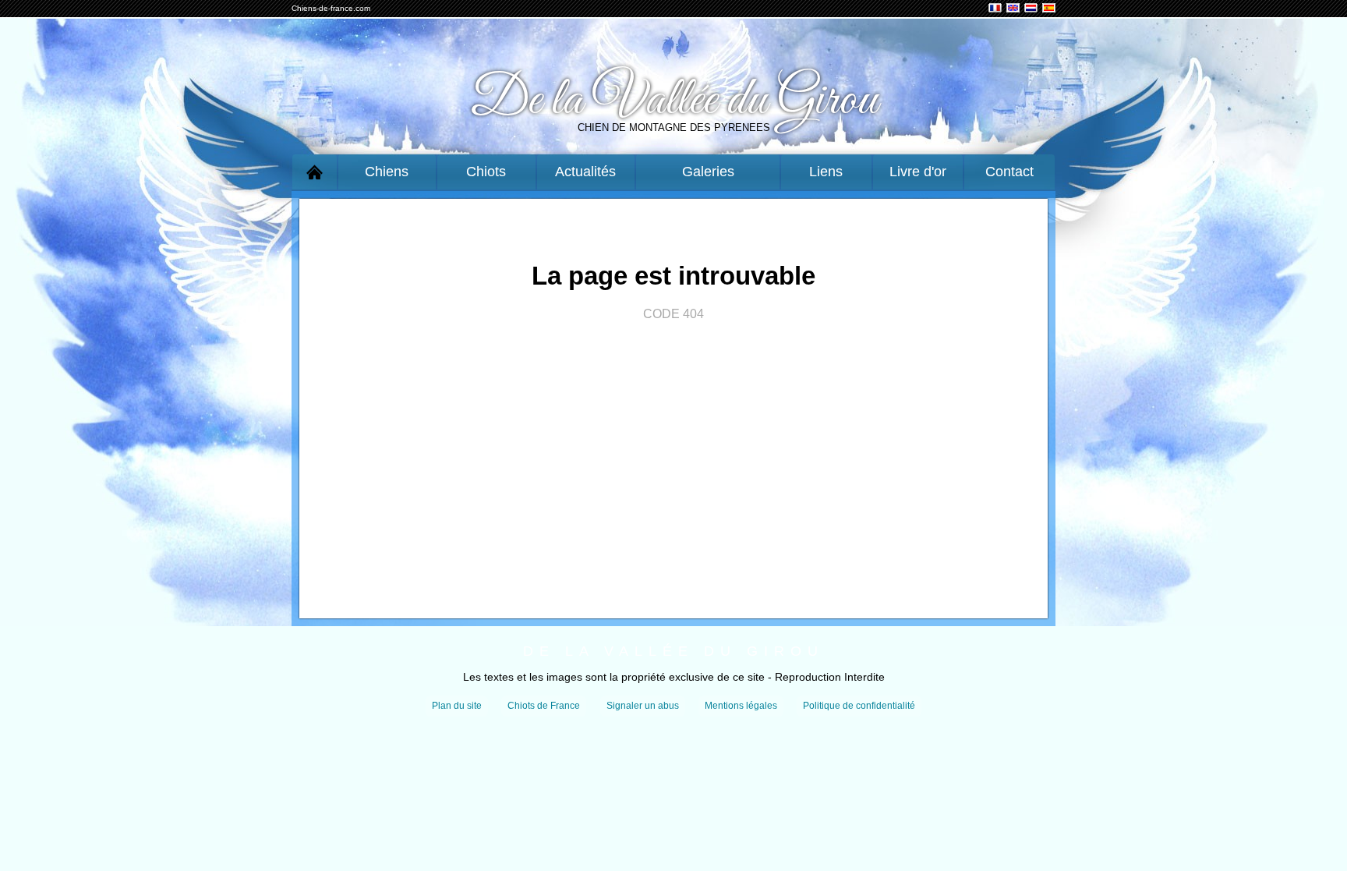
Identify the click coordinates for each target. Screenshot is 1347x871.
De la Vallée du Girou (674, 100)
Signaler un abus (642, 705)
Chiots (486, 171)
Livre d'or (917, 171)
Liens (826, 171)
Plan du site (457, 705)
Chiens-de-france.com (331, 8)
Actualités (585, 171)
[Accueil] (314, 171)
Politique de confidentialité (859, 705)
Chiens (386, 171)
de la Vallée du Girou (673, 652)
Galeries (708, 171)
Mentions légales (741, 705)
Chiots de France (543, 705)
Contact (1009, 171)
